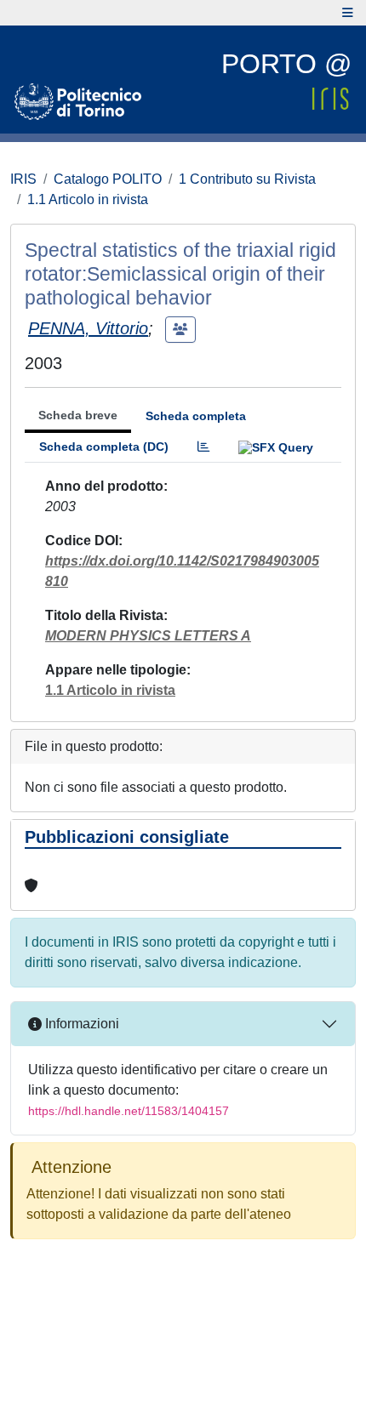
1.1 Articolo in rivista (87, 199)
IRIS (23, 179)
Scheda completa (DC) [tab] (104, 446)
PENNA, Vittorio (88, 328)
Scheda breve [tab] (77, 415)
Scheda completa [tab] (196, 416)
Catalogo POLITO (108, 179)
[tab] (203, 447)
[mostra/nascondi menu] (348, 12)
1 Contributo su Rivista (247, 179)
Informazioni (80, 1023)
